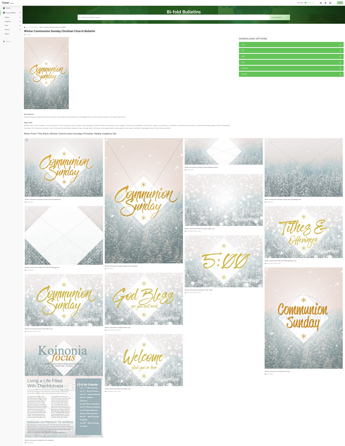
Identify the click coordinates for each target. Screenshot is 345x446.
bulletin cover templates (84, 125)
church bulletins (39, 125)
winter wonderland (223, 125)
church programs (52, 125)
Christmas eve (37, 128)
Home (26, 27)
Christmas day (58, 128)
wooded (137, 128)
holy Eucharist (191, 125)
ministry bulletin (165, 128)
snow (79, 128)
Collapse (8, 41)
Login (340, 3)
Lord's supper (120, 125)
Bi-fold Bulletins (34, 27)
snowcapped (105, 128)
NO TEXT (244, 74)
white (112, 128)
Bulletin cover (28, 125)
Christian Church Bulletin (134, 125)
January (74, 128)
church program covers (67, 125)
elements (165, 125)
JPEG (243, 56)
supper (155, 125)
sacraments (181, 125)
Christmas (27, 128)
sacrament (172, 125)
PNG (243, 62)
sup (159, 125)
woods (131, 128)
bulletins (97, 125)
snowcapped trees (147, 128)
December (67, 128)
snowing (85, 128)
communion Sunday (204, 125)
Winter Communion (107, 125)
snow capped (119, 128)
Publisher (245, 68)
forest (156, 128)
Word (243, 44)
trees (126, 128)
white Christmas (94, 128)
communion (147, 125)
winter (213, 125)
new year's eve (47, 128)
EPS (243, 50)
